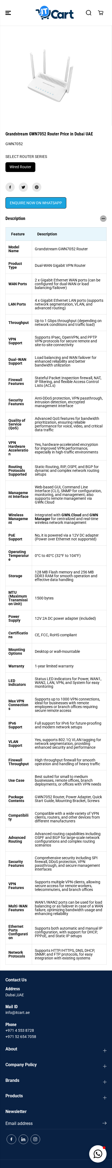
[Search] (89, 13)
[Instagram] (35, 1139)
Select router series (26, 156)
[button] (8, 12)
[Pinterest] (36, 187)
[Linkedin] (23, 1139)
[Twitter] (23, 187)
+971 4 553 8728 (19, 1030)
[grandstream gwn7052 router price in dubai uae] (50, 75)
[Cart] (101, 13)
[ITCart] (54, 13)
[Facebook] (10, 187)
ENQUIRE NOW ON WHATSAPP (36, 203)
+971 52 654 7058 (20, 1036)
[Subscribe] (104, 1124)
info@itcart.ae (17, 1012)
